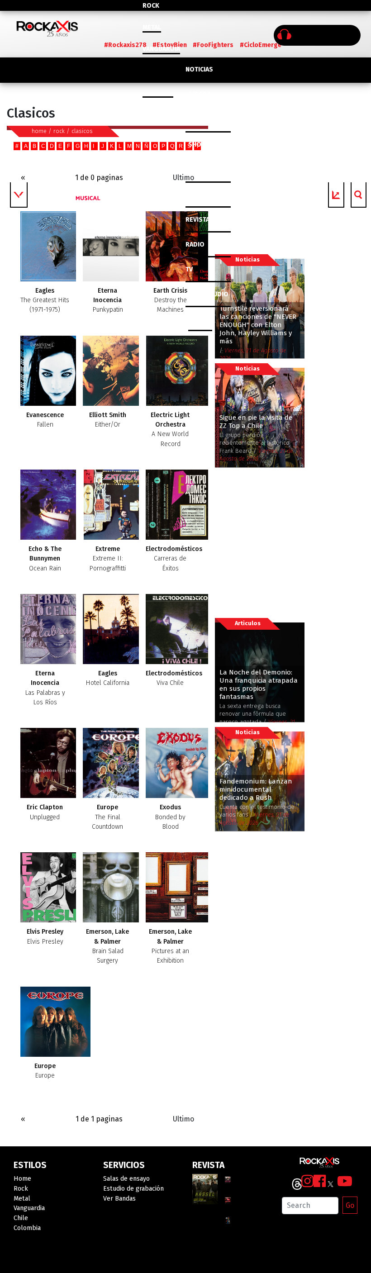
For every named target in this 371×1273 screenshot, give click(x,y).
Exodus (170, 817)
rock (59, 131)
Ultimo (183, 177)
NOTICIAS (199, 69)
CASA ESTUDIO (207, 294)
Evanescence (45, 419)
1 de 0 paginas (99, 177)
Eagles (44, 300)
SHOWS (199, 144)
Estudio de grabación (133, 1188)
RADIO (195, 244)
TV (189, 269)
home (39, 131)
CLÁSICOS (200, 120)
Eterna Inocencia (107, 300)
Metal (152, 27)
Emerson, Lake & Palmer (107, 946)
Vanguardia (161, 49)
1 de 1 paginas (99, 1119)
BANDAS (200, 319)
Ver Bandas (119, 1198)
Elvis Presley (45, 936)
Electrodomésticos (174, 558)
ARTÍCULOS (202, 195)
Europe (107, 817)
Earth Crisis (170, 300)
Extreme (107, 558)
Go (350, 1205)
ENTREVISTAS (205, 170)
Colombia (158, 92)
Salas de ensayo (126, 1179)
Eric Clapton (45, 812)
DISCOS (199, 94)
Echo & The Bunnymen (45, 558)
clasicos (82, 131)
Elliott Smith (107, 419)
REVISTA (197, 219)
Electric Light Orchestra (170, 429)
